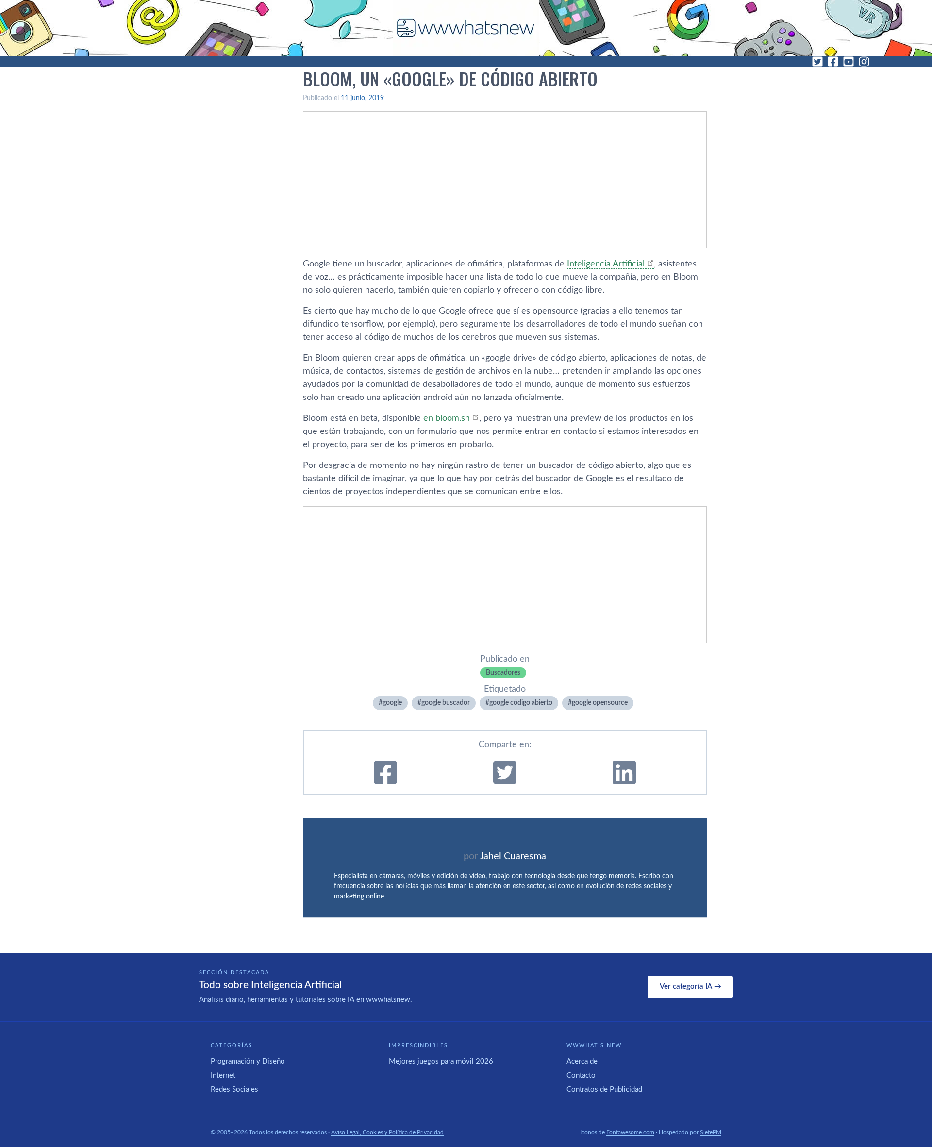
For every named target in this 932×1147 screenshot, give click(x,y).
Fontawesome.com (630, 1132)
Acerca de (582, 1061)
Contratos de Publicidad (604, 1089)
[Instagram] (864, 61)
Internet (223, 1075)
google (392, 702)
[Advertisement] (504, 180)
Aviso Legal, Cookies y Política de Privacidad (387, 1132)
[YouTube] (848, 61)
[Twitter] (817, 61)
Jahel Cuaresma (513, 856)
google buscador (445, 702)
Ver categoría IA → (690, 986)
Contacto (581, 1075)
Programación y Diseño (248, 1061)
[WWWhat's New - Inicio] (466, 28)
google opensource (600, 702)
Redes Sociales (234, 1089)
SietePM (710, 1132)
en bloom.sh (446, 418)
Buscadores (503, 672)
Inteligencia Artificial (606, 264)
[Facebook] (833, 61)
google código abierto (520, 702)
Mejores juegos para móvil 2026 (441, 1061)
